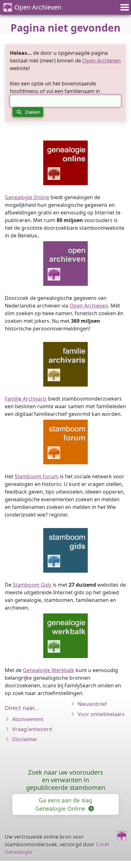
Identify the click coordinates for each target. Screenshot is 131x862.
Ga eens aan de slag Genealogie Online (63, 804)
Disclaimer (25, 739)
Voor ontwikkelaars (101, 714)
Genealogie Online (27, 197)
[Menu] (124, 7)
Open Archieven (37, 7)
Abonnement (28, 719)
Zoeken (32, 112)
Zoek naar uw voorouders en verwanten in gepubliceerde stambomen (65, 780)
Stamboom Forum (37, 476)
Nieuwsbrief (92, 703)
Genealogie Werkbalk (48, 670)
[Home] (121, 835)
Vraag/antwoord (32, 729)
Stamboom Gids (32, 584)
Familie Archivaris (26, 398)
